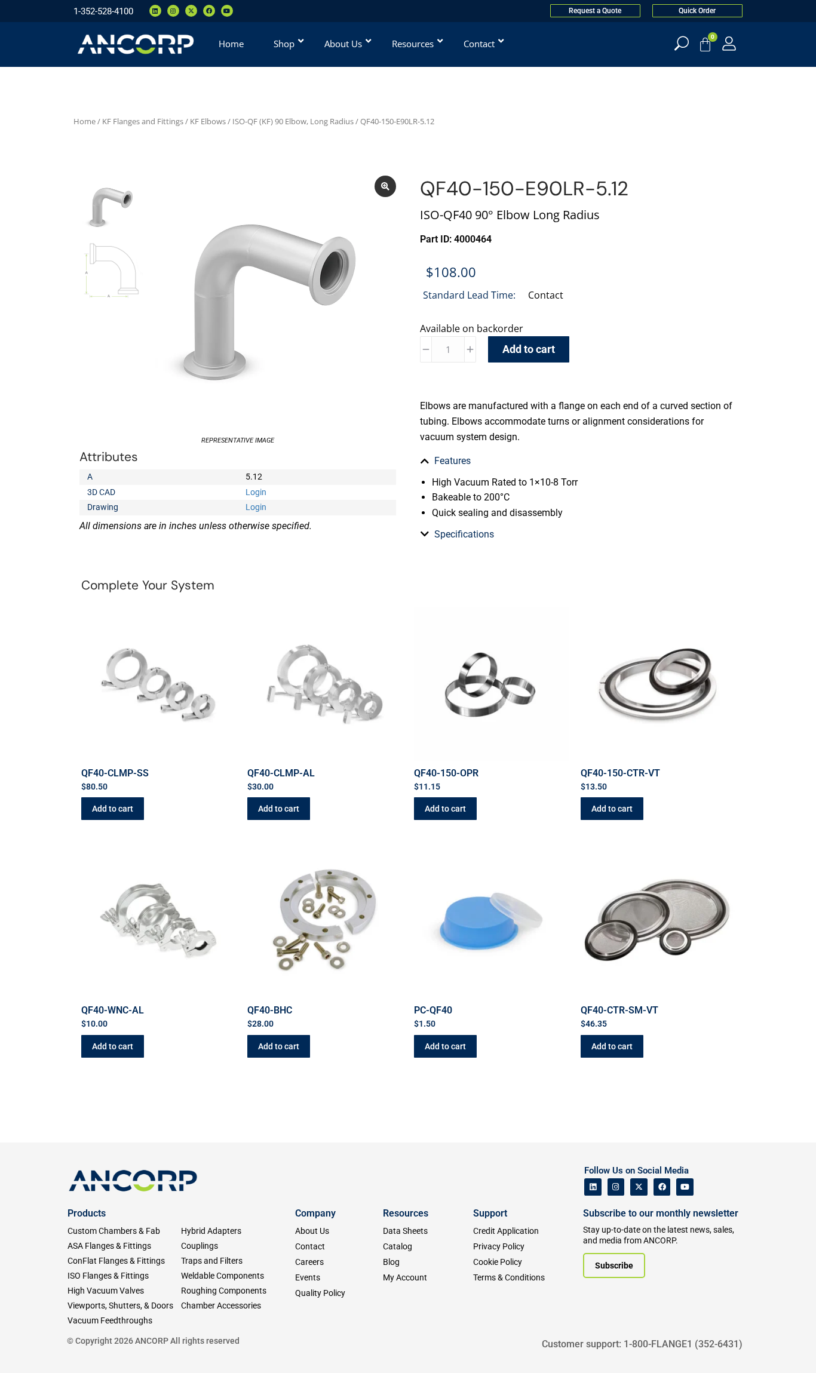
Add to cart (528, 349)
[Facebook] (209, 11)
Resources (405, 1213)
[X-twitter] (191, 11)
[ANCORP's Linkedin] (593, 1187)
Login (256, 492)
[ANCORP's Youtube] (685, 1187)
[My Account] (729, 43)
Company (315, 1213)
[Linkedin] (155, 11)
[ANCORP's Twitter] (639, 1187)
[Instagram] (173, 11)
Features (452, 460)
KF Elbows (208, 121)
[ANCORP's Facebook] (662, 1187)
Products (87, 1213)
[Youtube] (227, 11)
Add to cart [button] (112, 808)
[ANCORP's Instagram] (616, 1187)
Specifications (464, 534)
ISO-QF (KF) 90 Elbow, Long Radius (293, 121)
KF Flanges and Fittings (142, 121)
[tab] (578, 461)
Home (84, 121)
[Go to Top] (30, 1346)
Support (490, 1213)
